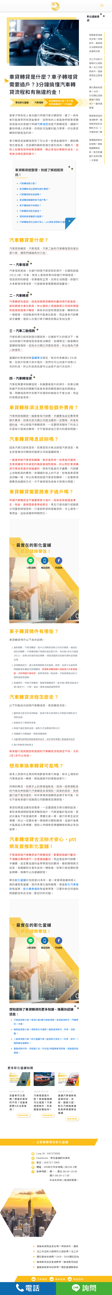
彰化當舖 (20, 880)
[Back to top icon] (97, 1273)
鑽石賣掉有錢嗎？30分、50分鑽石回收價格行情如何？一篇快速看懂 (95, 97)
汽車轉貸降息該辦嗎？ (30, 194)
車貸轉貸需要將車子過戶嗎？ (34, 199)
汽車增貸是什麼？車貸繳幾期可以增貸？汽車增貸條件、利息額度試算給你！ (43, 1102)
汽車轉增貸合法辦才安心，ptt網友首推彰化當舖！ (44, 221)
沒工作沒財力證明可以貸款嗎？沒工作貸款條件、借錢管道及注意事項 (95, 69)
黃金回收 (78, 1279)
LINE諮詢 (31, 567)
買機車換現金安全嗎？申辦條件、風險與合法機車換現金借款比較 (95, 43)
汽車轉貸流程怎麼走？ (30, 210)
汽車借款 (42, 1279)
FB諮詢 (58, 567)
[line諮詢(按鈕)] (84, 1288)
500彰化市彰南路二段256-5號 (60, 1167)
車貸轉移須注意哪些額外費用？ (35, 188)
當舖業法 (37, 358)
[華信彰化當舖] (55, 6)
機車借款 (60, 1279)
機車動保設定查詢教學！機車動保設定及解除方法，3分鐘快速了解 (95, 123)
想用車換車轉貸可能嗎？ (32, 216)
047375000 (53, 1153)
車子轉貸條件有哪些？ (30, 205)
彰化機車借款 (31, 889)
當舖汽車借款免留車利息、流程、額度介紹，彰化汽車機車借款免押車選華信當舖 (67, 1104)
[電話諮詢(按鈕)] (28, 1288)
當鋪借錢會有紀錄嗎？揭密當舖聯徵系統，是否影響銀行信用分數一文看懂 (95, 150)
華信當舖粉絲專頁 (60, 1158)
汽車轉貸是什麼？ (28, 183)
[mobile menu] (101, 5)
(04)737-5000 (52, 1162)
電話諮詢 (45, 567)
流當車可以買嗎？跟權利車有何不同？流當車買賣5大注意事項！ (18, 1102)
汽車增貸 (42, 124)
